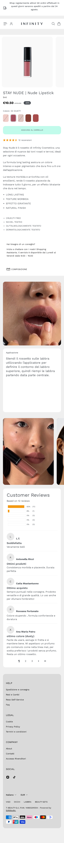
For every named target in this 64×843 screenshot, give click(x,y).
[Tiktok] (14, 777)
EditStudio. (11, 810)
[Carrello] (59, 23)
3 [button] (32, 661)
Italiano (10, 795)
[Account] (11, 23)
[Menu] (5, 23)
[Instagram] (7, 777)
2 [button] (25, 661)
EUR (23, 795)
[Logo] (32, 24)
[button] (38, 661)
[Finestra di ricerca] (53, 23)
